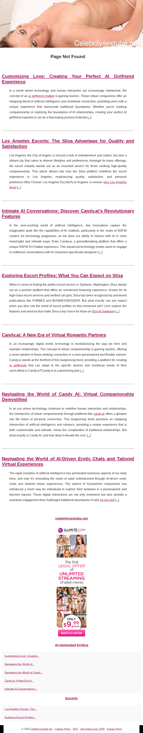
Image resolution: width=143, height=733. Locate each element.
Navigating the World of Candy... (24, 672)
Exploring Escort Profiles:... (20, 717)
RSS (75, 729)
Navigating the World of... (19, 664)
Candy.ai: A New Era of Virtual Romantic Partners (54, 334)
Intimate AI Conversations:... (21, 688)
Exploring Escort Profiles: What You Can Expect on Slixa (62, 275)
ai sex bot (107, 500)
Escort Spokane (103, 311)
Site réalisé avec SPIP (92, 729)
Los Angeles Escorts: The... (21, 708)
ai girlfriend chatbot (41, 96)
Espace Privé (114, 729)
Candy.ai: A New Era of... (19, 680)
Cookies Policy (63, 729)
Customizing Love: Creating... (22, 655)
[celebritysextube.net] (71, 24)
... (89, 117)
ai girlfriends (18, 365)
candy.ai (98, 413)
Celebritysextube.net (41, 729)
